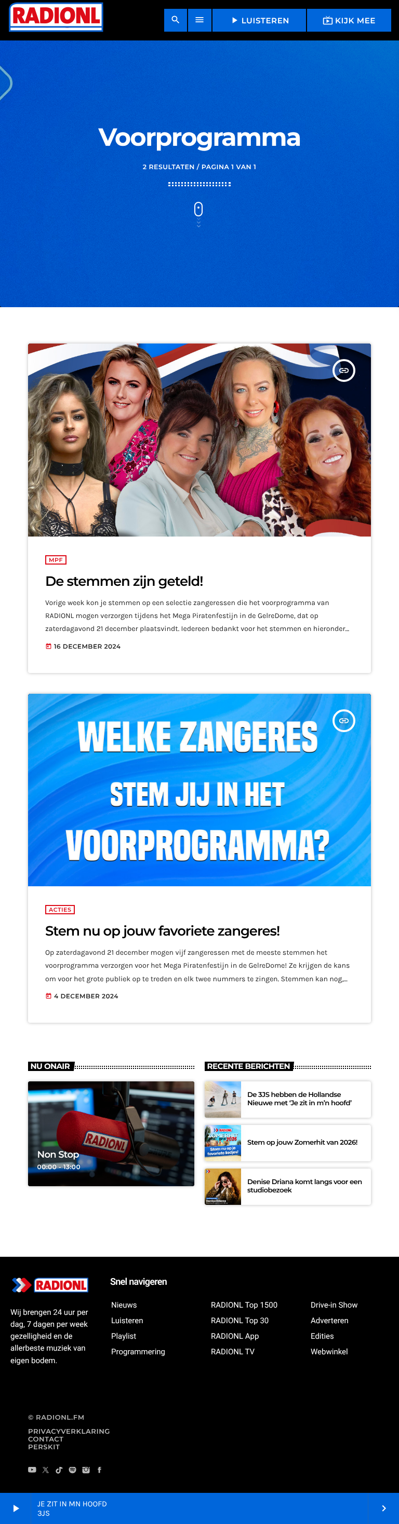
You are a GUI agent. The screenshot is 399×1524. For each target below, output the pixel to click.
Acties (60, 909)
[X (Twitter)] (46, 1471)
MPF (56, 560)
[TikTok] (59, 1471)
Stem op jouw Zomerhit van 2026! (302, 1142)
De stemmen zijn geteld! (124, 581)
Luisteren (259, 20)
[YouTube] (32, 1471)
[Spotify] (73, 1471)
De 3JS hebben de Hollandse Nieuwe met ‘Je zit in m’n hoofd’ (299, 1099)
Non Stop (58, 1154)
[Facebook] (100, 1471)
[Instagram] (86, 1471)
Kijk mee (349, 20)
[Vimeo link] (55, 20)
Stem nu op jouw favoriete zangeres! (162, 931)
